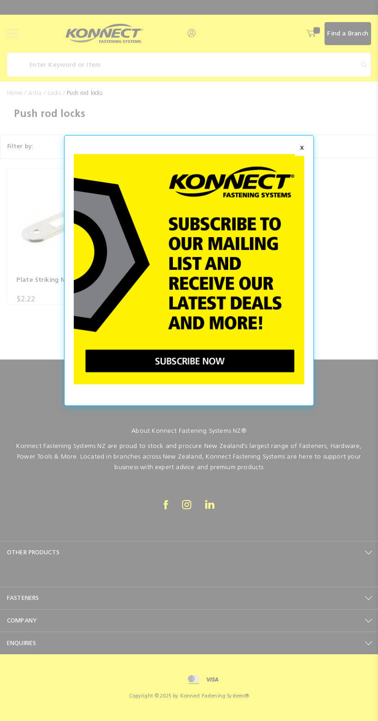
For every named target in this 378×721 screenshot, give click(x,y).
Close (302, 148)
